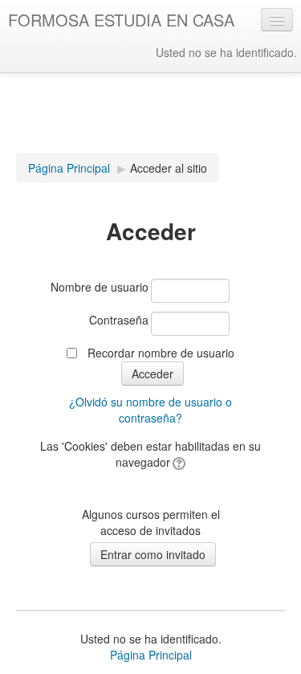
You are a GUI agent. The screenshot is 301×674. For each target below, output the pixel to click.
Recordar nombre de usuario (160, 353)
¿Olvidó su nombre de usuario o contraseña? (150, 410)
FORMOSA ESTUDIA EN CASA (121, 19)
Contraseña (118, 320)
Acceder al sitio (168, 168)
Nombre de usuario (99, 287)
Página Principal (69, 168)
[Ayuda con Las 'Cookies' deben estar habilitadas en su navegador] (177, 462)
